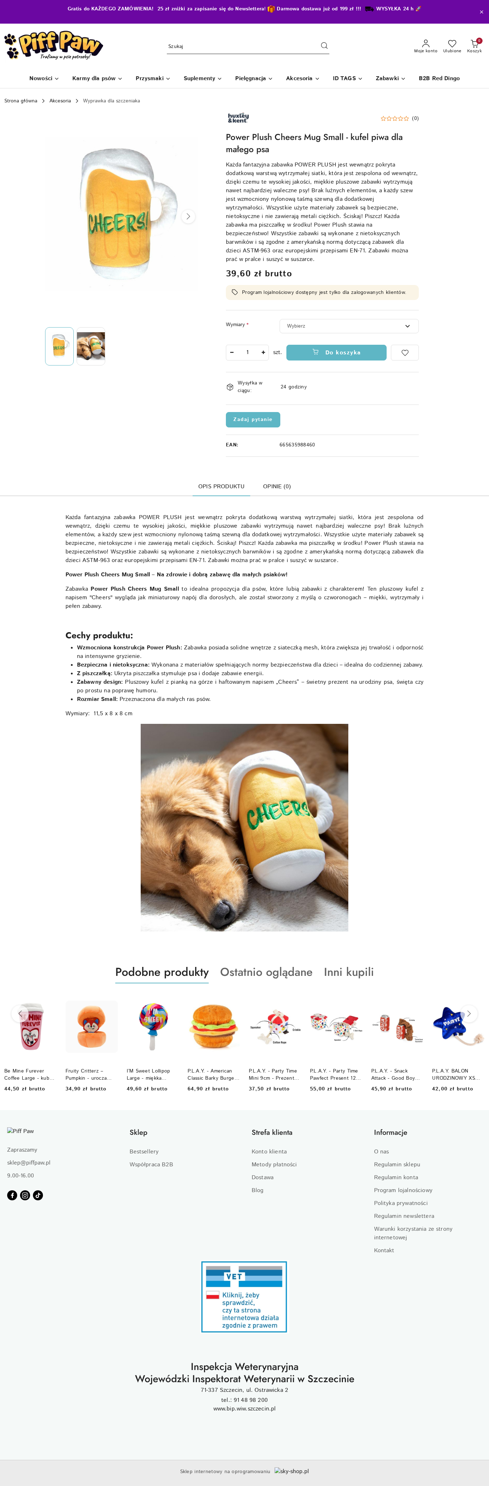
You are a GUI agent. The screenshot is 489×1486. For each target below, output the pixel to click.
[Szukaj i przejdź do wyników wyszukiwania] (324, 47)
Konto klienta (269, 1152)
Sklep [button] (138, 1132)
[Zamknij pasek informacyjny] (481, 12)
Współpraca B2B (151, 1165)
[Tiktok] (38, 1195)
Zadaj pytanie (253, 419)
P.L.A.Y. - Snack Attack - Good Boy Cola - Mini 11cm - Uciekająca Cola (393, 1075)
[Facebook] (12, 1195)
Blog (258, 1190)
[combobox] (349, 326)
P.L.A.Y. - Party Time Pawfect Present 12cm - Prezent (336, 1075)
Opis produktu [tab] (221, 487)
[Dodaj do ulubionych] (405, 352)
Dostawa (262, 1177)
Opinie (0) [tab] (277, 487)
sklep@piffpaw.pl (28, 1163)
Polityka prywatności (401, 1203)
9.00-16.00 (20, 1176)
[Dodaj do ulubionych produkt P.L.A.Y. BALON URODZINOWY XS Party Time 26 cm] (476, 1000)
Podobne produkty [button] (162, 972)
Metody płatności (274, 1165)
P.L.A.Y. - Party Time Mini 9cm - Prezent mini (273, 1075)
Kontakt (384, 1251)
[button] (188, 216)
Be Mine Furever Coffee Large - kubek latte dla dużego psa (29, 1075)
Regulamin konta (396, 1177)
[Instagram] (25, 1195)
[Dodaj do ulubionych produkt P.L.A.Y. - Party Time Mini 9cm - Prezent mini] (293, 1000)
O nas (381, 1152)
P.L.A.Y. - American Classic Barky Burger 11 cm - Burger (212, 1075)
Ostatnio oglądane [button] (266, 972)
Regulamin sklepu (397, 1165)
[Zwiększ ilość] (263, 352)
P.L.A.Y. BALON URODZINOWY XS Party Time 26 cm (453, 1075)
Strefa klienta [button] (272, 1132)
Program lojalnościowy (403, 1190)
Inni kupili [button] (349, 972)
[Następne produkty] (469, 1013)
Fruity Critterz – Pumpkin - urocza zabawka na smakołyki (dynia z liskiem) (91, 1075)
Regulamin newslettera (404, 1216)
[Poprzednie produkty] (20, 1013)
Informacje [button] (390, 1132)
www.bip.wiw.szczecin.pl (244, 1409)
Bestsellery (144, 1152)
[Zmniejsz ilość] (231, 352)
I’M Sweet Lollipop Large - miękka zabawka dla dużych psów (150, 1075)
